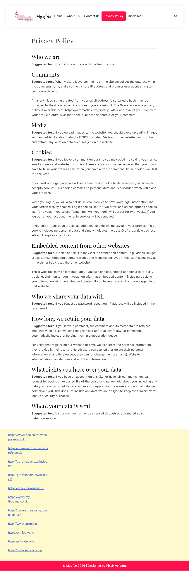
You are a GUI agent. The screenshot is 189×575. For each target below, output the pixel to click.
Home (58, 16)
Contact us (91, 16)
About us (73, 16)
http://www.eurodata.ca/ (25, 550)
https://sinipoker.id (21, 532)
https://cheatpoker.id (22, 541)
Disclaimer (135, 16)
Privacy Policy (113, 16)
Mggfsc (43, 16)
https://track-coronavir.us (26, 488)
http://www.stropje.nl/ (23, 523)
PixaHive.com (116, 565)
